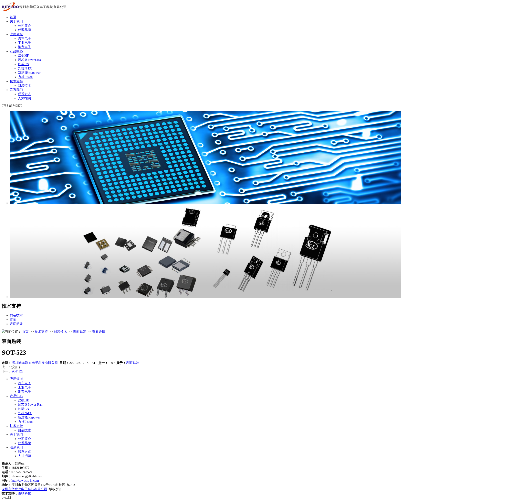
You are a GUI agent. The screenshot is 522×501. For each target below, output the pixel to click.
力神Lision (25, 77)
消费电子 (24, 47)
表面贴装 (16, 324)
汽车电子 (24, 38)
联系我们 (16, 89)
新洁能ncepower (29, 72)
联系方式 (24, 94)
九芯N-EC (25, 68)
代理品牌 (24, 30)
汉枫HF (23, 55)
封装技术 (24, 85)
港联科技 (24, 493)
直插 (13, 319)
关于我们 (16, 21)
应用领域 (16, 34)
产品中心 (16, 51)
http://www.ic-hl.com (25, 480)
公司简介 (24, 25)
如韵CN (23, 64)
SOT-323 (17, 371)
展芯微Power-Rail (30, 60)
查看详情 (98, 331)
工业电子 (24, 42)
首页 (13, 17)
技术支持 (16, 81)
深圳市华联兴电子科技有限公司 (35, 362)
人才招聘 (24, 98)
